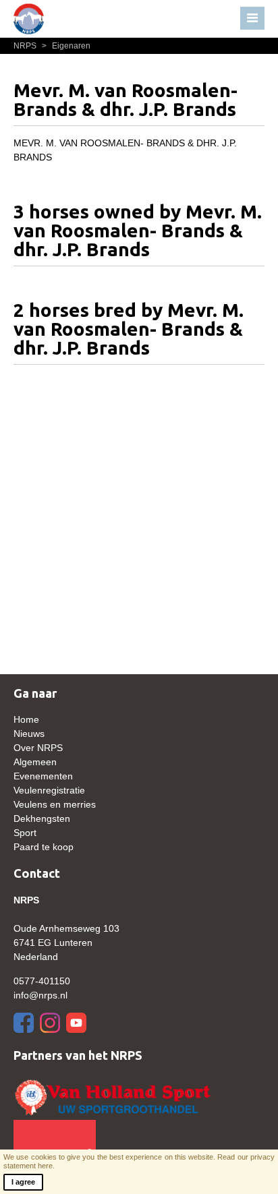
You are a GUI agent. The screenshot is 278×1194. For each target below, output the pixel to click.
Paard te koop (43, 846)
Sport (24, 832)
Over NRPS (38, 747)
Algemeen (35, 761)
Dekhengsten (41, 818)
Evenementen (43, 776)
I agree (23, 1182)
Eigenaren (66, 46)
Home (26, 719)
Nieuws (29, 733)
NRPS (25, 46)
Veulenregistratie (49, 790)
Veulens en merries (54, 804)
